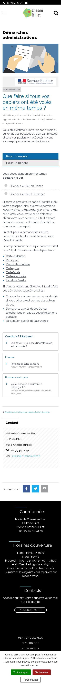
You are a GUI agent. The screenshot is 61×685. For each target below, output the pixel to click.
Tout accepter (20, 672)
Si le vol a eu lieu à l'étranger (26, 194)
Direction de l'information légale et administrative (27, 412)
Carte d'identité (15, 256)
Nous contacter (30, 610)
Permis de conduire (18, 264)
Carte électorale (16, 276)
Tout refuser (41, 672)
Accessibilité (30, 648)
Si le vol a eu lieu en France (25, 186)
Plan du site (30, 643)
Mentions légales (30, 638)
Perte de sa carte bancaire (25, 363)
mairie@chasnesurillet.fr (26, 456)
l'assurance (41, 320)
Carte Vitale (13, 272)
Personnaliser (30, 679)
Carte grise (12, 268)
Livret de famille (16, 280)
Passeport (12, 260)
